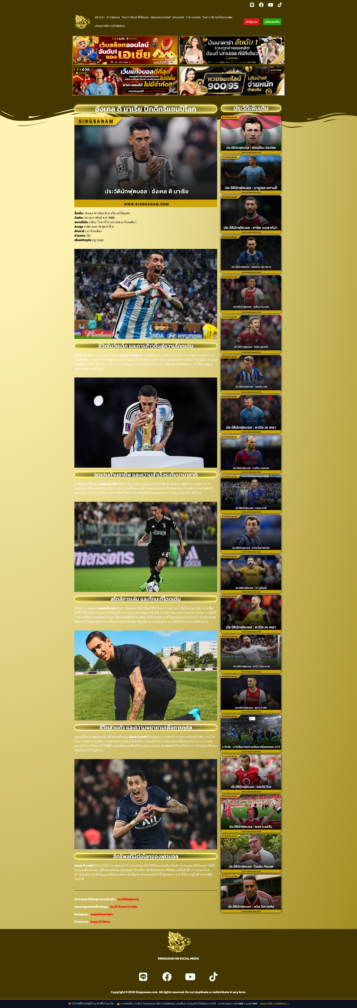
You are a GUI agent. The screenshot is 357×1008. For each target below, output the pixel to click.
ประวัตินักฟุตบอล (128, 899)
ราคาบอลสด (193, 17)
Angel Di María (100, 921)
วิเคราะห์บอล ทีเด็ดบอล (135, 17)
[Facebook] (261, 4)
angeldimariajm (102, 914)
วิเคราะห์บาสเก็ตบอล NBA (217, 17)
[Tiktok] (279, 4)
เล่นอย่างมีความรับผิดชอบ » (274, 1003)
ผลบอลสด (178, 17)
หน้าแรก (100, 17)
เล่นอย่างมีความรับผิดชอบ (110, 26)
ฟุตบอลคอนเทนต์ (161, 17)
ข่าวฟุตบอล (113, 17)
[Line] (252, 4)
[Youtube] (270, 4)
